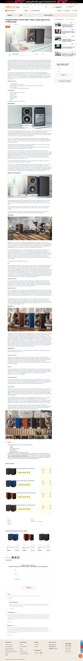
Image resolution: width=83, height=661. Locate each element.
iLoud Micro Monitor (20, 342)
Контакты (36, 646)
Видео (21, 648)
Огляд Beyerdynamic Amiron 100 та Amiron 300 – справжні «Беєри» (68, 32)
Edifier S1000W (11, 386)
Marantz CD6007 (23, 252)
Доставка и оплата (8, 644)
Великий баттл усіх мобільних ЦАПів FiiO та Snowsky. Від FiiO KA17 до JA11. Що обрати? (69, 54)
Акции (26, 10)
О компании (36, 644)
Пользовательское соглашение (11, 651)
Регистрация (75, 4)
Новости (21, 650)
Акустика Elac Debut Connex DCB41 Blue (25, 480)
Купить (17, 550)
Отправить (28, 587)
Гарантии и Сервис (8, 646)
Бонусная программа (9, 648)
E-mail (16, 574)
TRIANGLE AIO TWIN (12, 355)
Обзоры (21, 644)
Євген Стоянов (15, 54)
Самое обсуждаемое (70, 19)
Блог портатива (35, 10)
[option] (28, 422)
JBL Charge (49, 337)
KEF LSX (36, 341)
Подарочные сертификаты (10, 650)
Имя (15, 569)
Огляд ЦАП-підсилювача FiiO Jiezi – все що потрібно (68, 48)
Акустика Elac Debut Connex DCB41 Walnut (26, 505)
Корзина (75, 10)
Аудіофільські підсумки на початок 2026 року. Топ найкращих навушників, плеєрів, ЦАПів (68, 25)
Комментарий (17, 579)
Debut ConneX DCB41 (15, 76)
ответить (10, 598)
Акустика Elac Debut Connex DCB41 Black (26, 468)
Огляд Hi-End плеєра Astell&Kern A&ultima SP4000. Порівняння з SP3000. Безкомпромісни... (68, 40)
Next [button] (50, 541)
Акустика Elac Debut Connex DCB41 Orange (26, 492)
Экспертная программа (24, 653)
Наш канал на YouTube (64, 81)
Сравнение (68, 10)
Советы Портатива (23, 651)
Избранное (59, 10)
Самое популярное (59, 19)
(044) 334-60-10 (52, 646)
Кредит (6, 653)
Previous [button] (5, 541)
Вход (71, 4)
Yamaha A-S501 (39, 397)
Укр (6, 4)
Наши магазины (68, 651)
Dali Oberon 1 (33, 397)
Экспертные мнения (23, 646)
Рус (8, 4)
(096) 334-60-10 (52, 644)
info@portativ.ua (53, 648)
